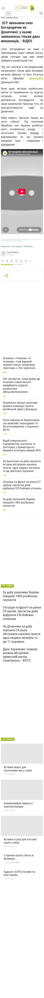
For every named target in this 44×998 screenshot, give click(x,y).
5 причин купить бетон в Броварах (18, 857)
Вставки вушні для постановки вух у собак (18, 769)
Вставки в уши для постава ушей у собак (20, 841)
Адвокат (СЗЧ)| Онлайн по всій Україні (19, 873)
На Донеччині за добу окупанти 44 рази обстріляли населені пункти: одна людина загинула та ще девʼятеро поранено (22, 466)
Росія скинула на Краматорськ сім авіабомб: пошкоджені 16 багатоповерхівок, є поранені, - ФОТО (21, 424)
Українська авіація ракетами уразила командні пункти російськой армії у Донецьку (20, 406)
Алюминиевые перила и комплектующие (18, 805)
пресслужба (36, 78)
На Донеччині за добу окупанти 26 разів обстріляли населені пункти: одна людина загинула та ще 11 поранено (22, 634)
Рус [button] (8, 13)
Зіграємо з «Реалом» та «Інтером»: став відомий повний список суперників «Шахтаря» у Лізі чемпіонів (19, 363)
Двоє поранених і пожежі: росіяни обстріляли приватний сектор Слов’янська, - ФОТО (20, 655)
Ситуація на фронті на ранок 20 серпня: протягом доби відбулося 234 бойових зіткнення (22, 613)
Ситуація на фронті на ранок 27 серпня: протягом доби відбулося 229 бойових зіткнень (22, 485)
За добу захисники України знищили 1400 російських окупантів (19, 502)
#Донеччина (5, 246)
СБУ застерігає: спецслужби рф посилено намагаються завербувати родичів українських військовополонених (21, 385)
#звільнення (28, 246)
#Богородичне (16, 246)
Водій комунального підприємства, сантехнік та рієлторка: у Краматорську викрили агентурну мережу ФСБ (22, 445)
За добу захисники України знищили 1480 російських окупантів (21, 596)
